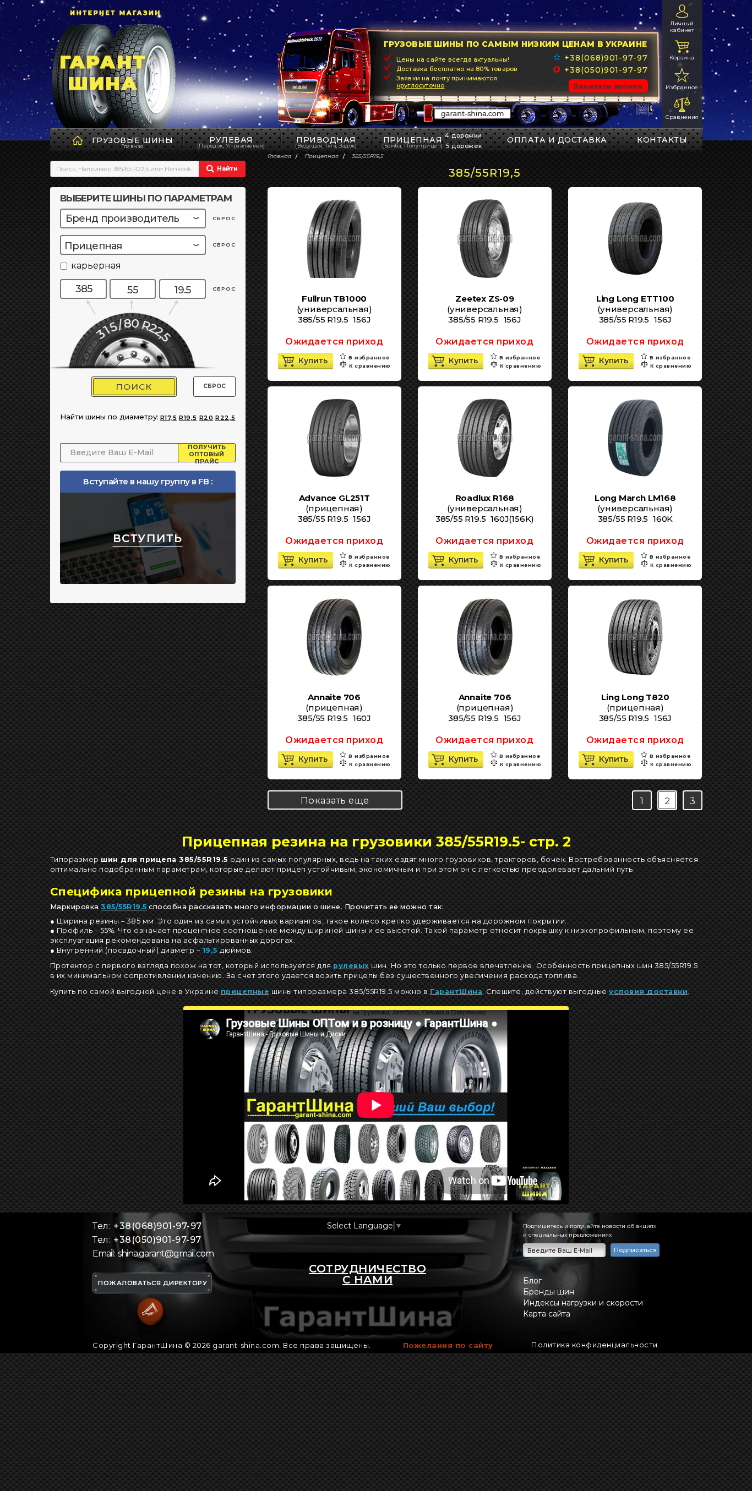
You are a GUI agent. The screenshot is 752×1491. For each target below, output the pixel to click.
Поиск (134, 386)
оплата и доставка (557, 140)
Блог (532, 1281)
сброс (224, 218)
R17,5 (168, 418)
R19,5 (188, 418)
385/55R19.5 (124, 907)
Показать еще (335, 800)
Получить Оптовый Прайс (207, 453)
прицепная (412, 142)
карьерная (96, 266)
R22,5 (225, 418)
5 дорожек (464, 146)
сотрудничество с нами (367, 1274)
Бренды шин (548, 1292)
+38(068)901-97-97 (605, 58)
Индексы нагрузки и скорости (583, 1303)
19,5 (210, 950)
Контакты (662, 140)
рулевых (351, 966)
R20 (206, 418)
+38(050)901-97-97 (605, 70)
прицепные (245, 991)
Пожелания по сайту (448, 1345)
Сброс (214, 386)
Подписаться (635, 1250)
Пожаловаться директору (152, 1283)
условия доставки (648, 991)
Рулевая (231, 142)
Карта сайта (546, 1314)
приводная (326, 142)
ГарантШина (456, 991)
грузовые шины (132, 140)
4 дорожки (463, 135)
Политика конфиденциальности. (595, 1344)
